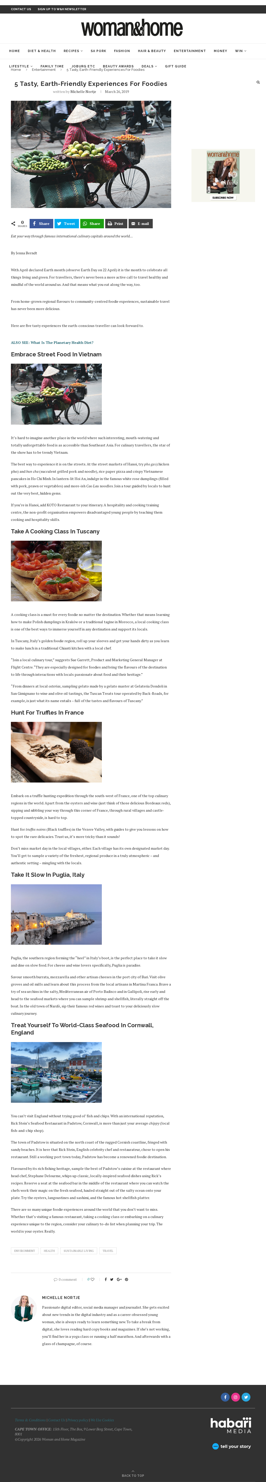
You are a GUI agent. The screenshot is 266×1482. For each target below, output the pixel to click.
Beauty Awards (118, 66)
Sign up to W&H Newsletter (62, 9)
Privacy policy (77, 1419)
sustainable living (79, 1251)
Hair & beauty (152, 51)
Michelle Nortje (83, 91)
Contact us (21, 9)
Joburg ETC (83, 66)
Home (14, 51)
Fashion (122, 51)
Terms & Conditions (30, 1419)
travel (108, 1251)
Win (239, 51)
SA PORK (98, 51)
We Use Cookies (102, 1419)
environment (24, 1251)
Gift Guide (176, 66)
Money (220, 51)
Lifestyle (19, 66)
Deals (148, 66)
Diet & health (42, 51)
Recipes (71, 51)
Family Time (52, 66)
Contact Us (57, 1419)
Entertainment (190, 51)
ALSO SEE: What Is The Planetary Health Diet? (52, 342)
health (49, 1251)
